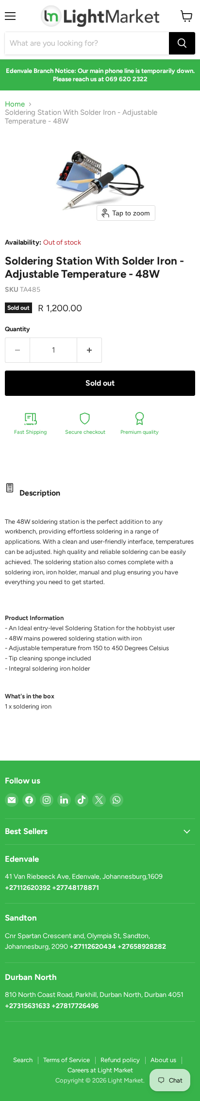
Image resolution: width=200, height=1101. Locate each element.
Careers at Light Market (100, 1070)
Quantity (17, 329)
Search (23, 1060)
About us (163, 1060)
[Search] (182, 43)
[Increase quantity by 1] (89, 350)
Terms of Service (66, 1060)
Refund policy (120, 1060)
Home (15, 104)
